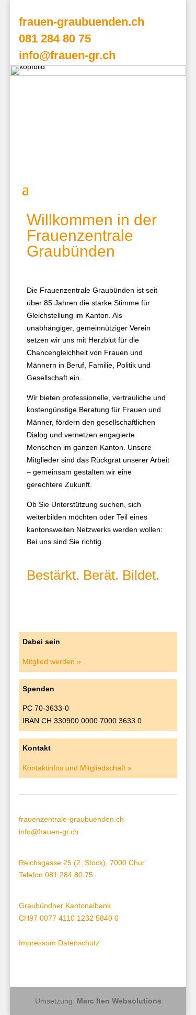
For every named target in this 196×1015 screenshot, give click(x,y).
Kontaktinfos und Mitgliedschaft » (77, 768)
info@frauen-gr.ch (67, 55)
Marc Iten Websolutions (119, 1001)
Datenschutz (78, 943)
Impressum (37, 943)
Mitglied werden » (51, 661)
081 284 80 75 (55, 38)
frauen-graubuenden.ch (81, 21)
